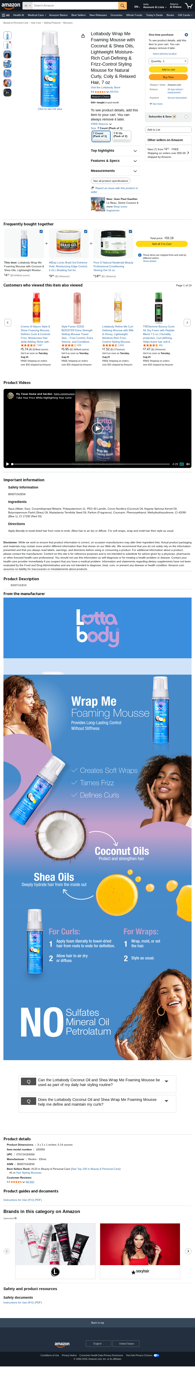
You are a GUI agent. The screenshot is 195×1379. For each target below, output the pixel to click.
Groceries (116, 15)
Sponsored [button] (8, 1218)
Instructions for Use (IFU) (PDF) (22, 1199)
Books (170, 15)
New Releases (98, 15)
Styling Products (52, 23)
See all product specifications (110, 180)
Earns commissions (64, 393)
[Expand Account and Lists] (166, 7)
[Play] (7, 464)
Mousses (68, 23)
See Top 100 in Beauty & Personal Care (96, 1168)
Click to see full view (50, 108)
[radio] (7, 35)
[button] (5, 15)
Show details (149, 261)
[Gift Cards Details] (192, 15)
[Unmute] (188, 464)
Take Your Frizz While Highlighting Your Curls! (44, 397)
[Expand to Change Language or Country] (139, 7)
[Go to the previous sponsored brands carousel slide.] (7, 1251)
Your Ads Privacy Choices (139, 1355)
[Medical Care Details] (45, 15)
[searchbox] (75, 5)
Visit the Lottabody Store (105, 87)
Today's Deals (154, 15)
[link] (68, 243)
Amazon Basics (58, 15)
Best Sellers (78, 15)
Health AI (18, 15)
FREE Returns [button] (100, 123)
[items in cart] (188, 5)
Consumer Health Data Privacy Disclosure (101, 1355)
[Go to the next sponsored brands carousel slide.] (188, 1251)
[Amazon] (11, 5)
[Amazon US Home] (62, 1345)
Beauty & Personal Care (15, 23)
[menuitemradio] (182, 464)
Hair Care (36, 23)
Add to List (153, 129)
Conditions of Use (50, 1355)
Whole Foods (134, 15)
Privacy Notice (69, 1355)
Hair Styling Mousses (29, 1172)
